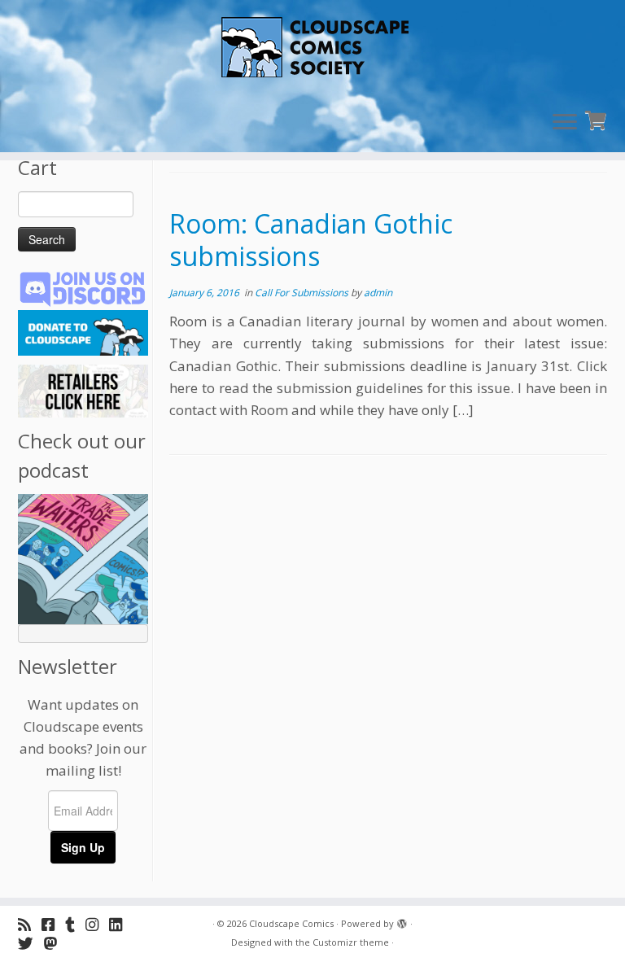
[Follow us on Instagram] (97, 924)
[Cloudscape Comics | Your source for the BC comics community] (312, 49)
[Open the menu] (565, 123)
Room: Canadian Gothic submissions (310, 239)
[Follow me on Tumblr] (75, 924)
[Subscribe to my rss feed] (30, 924)
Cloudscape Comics (291, 923)
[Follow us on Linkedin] (121, 924)
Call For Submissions (303, 293)
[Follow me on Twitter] (31, 942)
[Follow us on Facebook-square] (53, 924)
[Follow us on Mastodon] (56, 942)
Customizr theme (350, 942)
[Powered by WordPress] (402, 920)
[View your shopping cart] (597, 118)
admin (378, 293)
